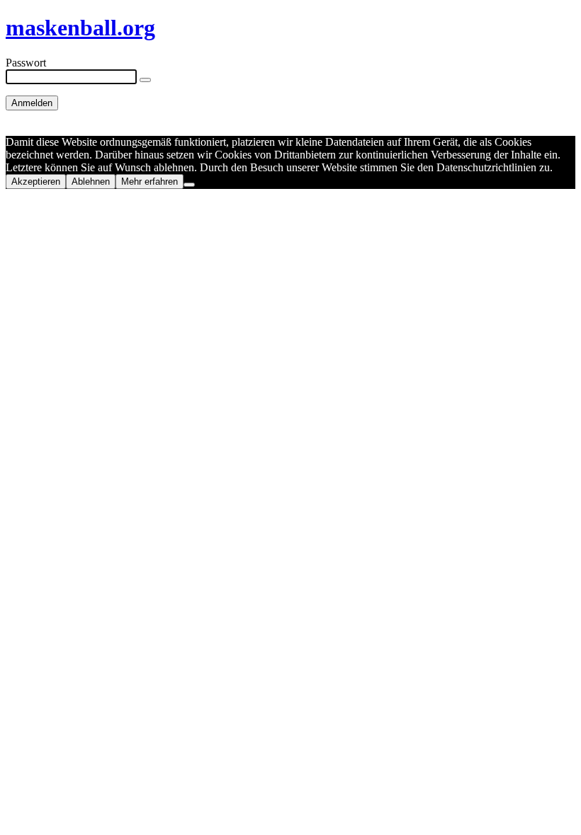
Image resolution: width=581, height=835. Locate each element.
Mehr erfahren (149, 181)
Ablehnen (91, 181)
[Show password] (145, 80)
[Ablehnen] (189, 185)
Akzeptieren (35, 181)
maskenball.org (80, 27)
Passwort (26, 63)
